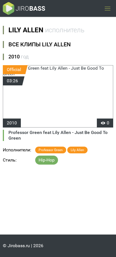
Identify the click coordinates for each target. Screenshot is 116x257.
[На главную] (24, 8)
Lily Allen (77, 150)
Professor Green (51, 150)
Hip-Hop (47, 160)
